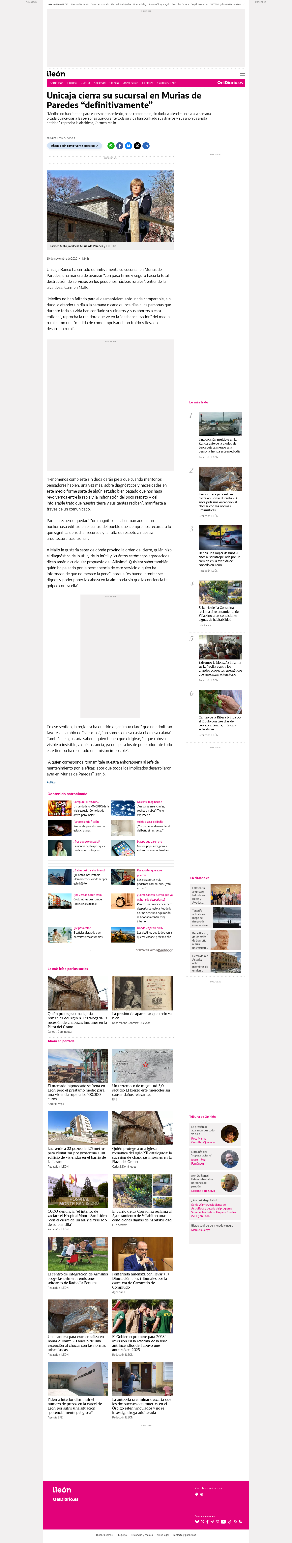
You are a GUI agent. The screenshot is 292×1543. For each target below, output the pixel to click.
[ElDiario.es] (230, 82)
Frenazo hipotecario (80, 4)
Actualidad (56, 82)
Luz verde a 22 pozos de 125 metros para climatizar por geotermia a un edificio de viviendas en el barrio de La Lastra (77, 1155)
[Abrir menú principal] (242, 73)
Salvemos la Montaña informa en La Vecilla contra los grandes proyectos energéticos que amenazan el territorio (220, 668)
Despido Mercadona (199, 4)
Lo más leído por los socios (68, 969)
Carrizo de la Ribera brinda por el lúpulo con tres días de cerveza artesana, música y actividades (220, 723)
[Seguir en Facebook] (207, 1522)
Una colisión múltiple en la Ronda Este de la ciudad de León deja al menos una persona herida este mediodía (219, 445)
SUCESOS (214, 4)
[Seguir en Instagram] (217, 1522)
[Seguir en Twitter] (202, 1522)
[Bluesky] (128, 145)
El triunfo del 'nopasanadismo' (201, 1153)
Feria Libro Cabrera (180, 4)
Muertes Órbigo (140, 4)
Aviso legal (163, 1534)
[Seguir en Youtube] (223, 1522)
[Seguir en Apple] (201, 1494)
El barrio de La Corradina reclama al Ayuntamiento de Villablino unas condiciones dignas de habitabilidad (142, 1215)
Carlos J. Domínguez (60, 1031)
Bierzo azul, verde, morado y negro (212, 1225)
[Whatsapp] (111, 145)
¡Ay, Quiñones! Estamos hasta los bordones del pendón (202, 1181)
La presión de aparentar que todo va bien (142, 1015)
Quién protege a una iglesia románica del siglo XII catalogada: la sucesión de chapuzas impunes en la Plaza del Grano (77, 1020)
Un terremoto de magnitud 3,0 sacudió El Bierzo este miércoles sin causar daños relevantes (141, 1090)
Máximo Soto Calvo (203, 1190)
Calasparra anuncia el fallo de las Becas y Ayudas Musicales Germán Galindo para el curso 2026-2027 (200, 895)
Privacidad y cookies (142, 1534)
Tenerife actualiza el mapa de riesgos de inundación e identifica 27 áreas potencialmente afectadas (201, 918)
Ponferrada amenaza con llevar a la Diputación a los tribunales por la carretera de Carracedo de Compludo (140, 1281)
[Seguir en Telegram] (212, 1522)
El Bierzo (147, 82)
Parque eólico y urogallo (159, 4)
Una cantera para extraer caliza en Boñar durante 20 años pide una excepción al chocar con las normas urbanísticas (77, 1343)
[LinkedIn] (146, 145)
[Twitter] (137, 145)
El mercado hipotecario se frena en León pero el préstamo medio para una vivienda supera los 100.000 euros (76, 1092)
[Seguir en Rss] (240, 1522)
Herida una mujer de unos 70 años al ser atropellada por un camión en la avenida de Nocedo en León (220, 559)
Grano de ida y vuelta (100, 4)
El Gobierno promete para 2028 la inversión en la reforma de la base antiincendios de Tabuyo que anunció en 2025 (140, 1343)
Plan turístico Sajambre (121, 4)
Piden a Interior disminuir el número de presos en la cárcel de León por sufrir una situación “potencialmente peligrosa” (75, 1406)
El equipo (122, 1534)
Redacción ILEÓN (58, 1166)
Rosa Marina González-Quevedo (131, 1023)
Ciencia (114, 82)
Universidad (130, 82)
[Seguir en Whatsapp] (235, 1522)
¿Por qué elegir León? (204, 1200)
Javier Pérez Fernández (198, 1161)
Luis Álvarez (119, 1225)
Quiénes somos (104, 1534)
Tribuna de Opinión (202, 1116)
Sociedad (99, 82)
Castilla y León (166, 82)
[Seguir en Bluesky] (197, 1522)
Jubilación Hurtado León (231, 4)
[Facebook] (119, 145)
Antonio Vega (56, 1103)
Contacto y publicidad (184, 1534)
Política (72, 82)
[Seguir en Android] (196, 1494)
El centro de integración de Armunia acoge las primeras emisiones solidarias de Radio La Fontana (78, 1278)
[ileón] (75, 1490)
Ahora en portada (61, 1041)
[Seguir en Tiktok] (230, 1522)
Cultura (85, 82)
